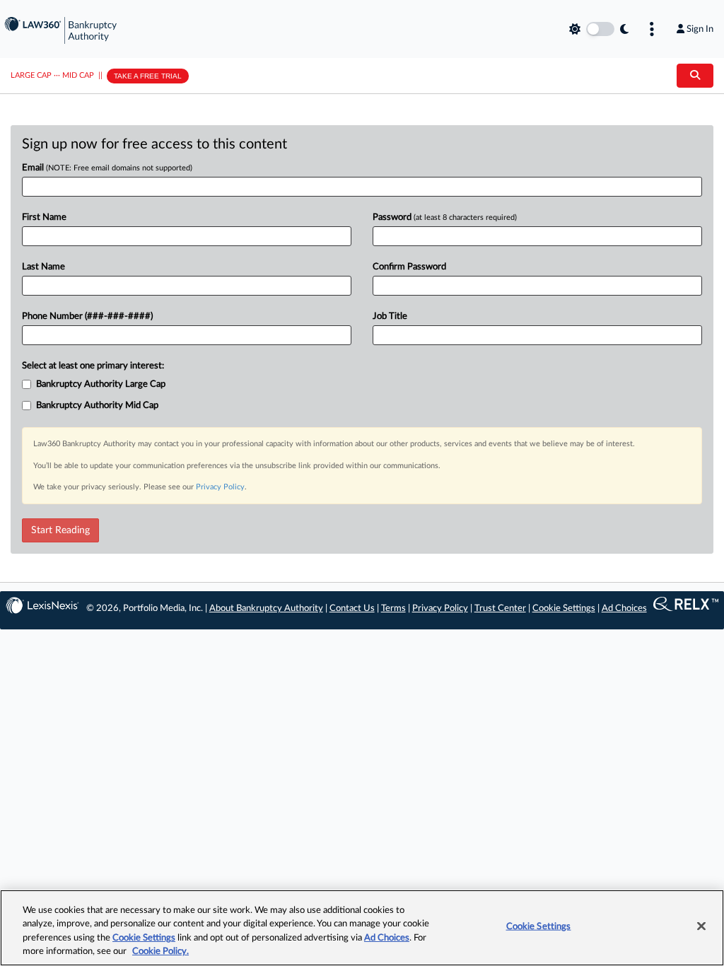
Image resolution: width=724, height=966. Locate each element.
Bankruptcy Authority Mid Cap (97, 405)
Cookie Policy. (160, 951)
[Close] (701, 925)
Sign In (700, 29)
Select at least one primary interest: (93, 366)
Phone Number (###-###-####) (87, 316)
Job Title (390, 316)
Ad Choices (624, 608)
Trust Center (500, 608)
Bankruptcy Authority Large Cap (100, 384)
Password (445, 217)
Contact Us (352, 608)
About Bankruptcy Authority (266, 608)
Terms (393, 608)
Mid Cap (78, 75)
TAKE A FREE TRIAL (148, 76)
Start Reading (60, 530)
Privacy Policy (220, 487)
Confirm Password (409, 267)
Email (107, 168)
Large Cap (31, 75)
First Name (44, 217)
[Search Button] (695, 76)
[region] (362, 928)
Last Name (43, 267)
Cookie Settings (563, 608)
